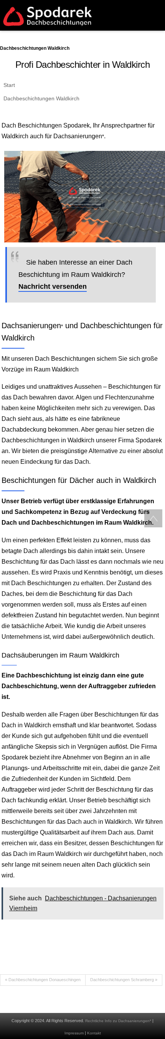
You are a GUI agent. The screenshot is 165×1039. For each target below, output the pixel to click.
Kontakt (94, 1033)
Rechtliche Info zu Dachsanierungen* (118, 1021)
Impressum (74, 1033)
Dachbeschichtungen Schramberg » (123, 979)
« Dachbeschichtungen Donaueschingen (43, 979)
